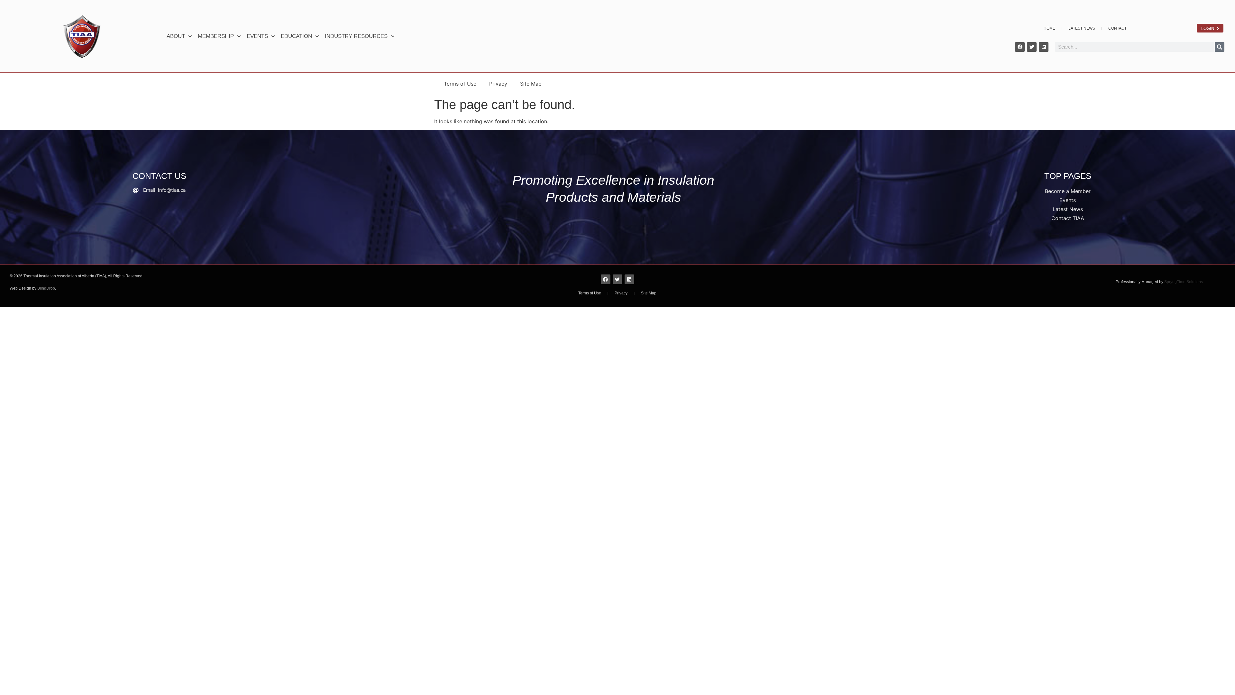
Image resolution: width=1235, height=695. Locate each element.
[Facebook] (1020, 47)
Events (1067, 200)
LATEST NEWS (1081, 28)
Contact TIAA (1067, 218)
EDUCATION (296, 36)
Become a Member (1068, 191)
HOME (1049, 28)
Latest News (1068, 209)
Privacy (498, 83)
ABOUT (176, 36)
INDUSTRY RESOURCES (356, 36)
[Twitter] (1032, 47)
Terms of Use (460, 83)
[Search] (1219, 47)
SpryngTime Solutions (1183, 282)
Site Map (531, 83)
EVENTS (257, 36)
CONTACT (1117, 28)
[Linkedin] (1043, 47)
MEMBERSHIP (216, 36)
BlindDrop (46, 288)
